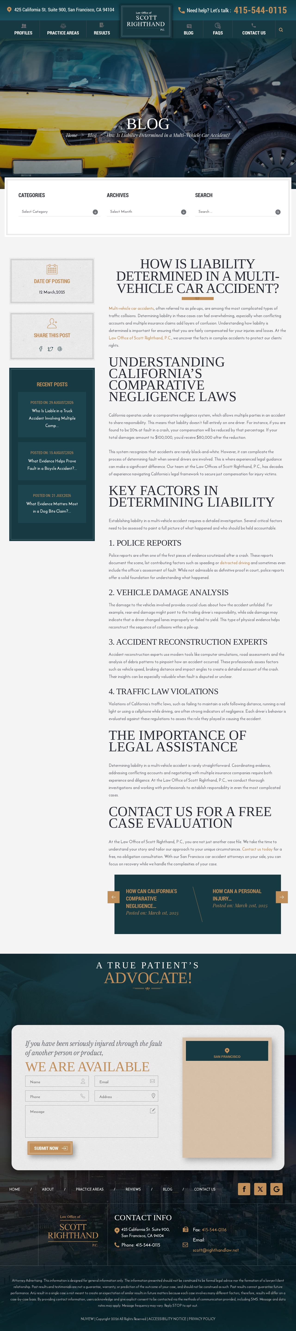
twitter (51, 349)
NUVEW (87, 1319)
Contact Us (254, 33)
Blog (189, 33)
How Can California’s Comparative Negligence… (151, 898)
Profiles (23, 33)
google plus (61, 349)
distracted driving (235, 563)
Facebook (244, 1189)
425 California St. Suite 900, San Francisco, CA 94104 (64, 9)
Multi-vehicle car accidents (131, 308)
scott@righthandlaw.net (216, 1250)
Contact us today (257, 849)
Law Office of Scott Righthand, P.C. (140, 338)
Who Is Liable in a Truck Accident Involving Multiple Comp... (52, 418)
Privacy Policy (202, 1319)
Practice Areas (63, 33)
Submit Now (46, 1148)
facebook (41, 349)
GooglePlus (276, 1189)
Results (102, 33)
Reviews (133, 1189)
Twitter (260, 1189)
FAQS (218, 33)
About (48, 1189)
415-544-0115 (260, 10)
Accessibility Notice (167, 1319)
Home (14, 1189)
